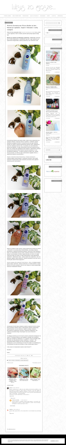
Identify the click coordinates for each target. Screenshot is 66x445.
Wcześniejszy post (36, 362)
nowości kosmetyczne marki (30, 32)
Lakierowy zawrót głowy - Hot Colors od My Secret (52, 111)
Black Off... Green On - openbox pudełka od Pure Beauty (12, 379)
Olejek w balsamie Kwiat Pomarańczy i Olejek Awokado (20, 156)
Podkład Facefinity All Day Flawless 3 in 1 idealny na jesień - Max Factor (35, 380)
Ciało (10, 360)
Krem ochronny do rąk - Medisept (24, 379)
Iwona (10, 387)
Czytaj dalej (48, 72)
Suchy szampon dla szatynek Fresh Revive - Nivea (19, 262)
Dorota (11, 409)
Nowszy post (10, 362)
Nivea (13, 360)
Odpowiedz (12, 405)
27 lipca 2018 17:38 (16, 409)
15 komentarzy (57, 118)
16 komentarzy (57, 72)
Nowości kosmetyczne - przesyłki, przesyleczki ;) (52, 87)
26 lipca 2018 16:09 (15, 387)
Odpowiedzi (13, 398)
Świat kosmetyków (24, 360)
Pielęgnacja (18, 360)
